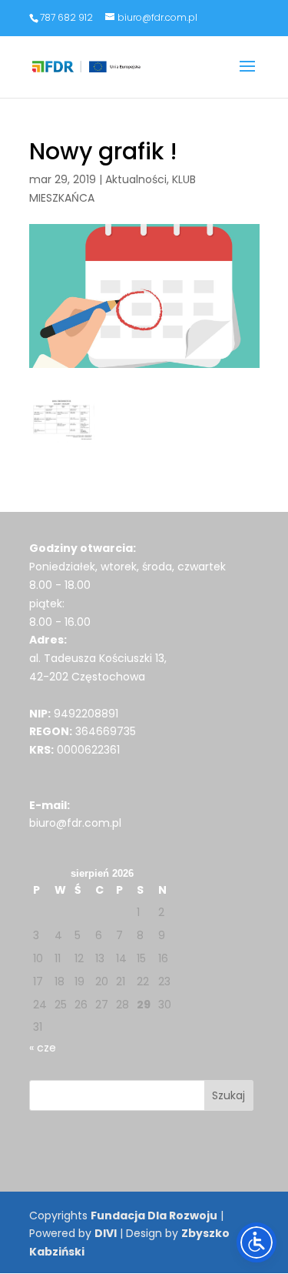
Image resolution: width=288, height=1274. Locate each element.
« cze (42, 1047)
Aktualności (136, 179)
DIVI (105, 1233)
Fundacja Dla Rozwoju (154, 1215)
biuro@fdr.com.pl (75, 823)
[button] (247, 76)
